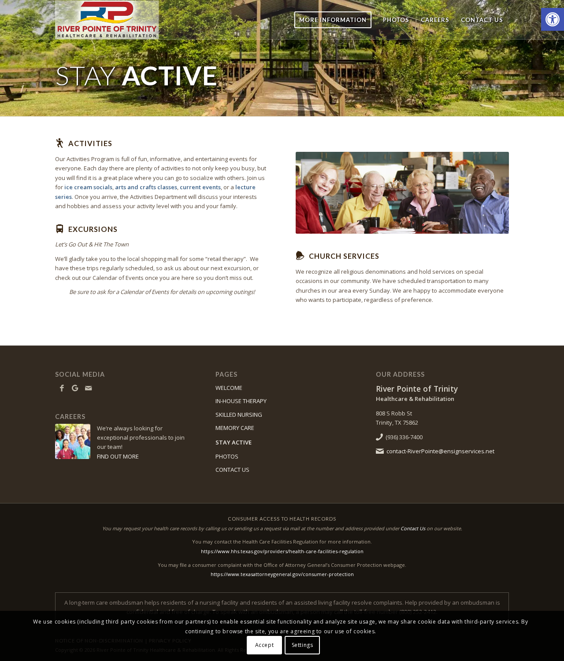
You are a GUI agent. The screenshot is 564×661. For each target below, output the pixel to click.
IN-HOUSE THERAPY (241, 401)
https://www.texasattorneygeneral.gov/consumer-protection (282, 574)
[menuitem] (333, 19)
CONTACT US (232, 470)
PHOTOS (226, 456)
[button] (552, 19)
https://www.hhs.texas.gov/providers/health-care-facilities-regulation (282, 551)
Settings (302, 645)
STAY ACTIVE (233, 442)
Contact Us (413, 528)
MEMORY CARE (234, 428)
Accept (264, 645)
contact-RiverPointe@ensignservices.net (440, 451)
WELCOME (228, 388)
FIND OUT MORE (118, 456)
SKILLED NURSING (238, 415)
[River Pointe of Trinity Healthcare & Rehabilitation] (116, 19)
